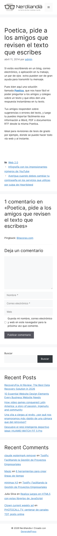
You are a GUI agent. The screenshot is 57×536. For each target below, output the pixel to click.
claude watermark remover (20, 455)
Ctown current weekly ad (19, 505)
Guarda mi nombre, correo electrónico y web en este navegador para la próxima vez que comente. (30, 322)
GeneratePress (28, 531)
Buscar (8, 353)
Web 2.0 (13, 162)
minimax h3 (11, 482)
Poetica (19, 90)
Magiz (7, 471)
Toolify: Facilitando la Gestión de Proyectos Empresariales (26, 460)
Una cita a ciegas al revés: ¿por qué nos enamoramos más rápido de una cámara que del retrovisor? (28, 418)
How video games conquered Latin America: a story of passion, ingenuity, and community (26, 406)
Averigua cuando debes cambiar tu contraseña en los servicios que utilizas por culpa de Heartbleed (27, 180)
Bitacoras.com (25, 238)
